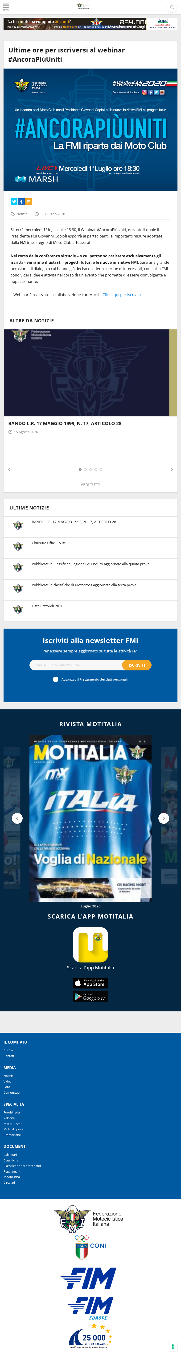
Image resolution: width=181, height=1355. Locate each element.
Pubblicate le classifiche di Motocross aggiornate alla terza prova (84, 585)
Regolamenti (12, 1171)
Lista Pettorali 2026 (47, 606)
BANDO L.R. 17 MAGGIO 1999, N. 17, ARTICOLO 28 (64, 423)
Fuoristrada (12, 1112)
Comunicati (12, 1092)
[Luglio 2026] (90, 818)
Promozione (12, 1135)
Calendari (10, 1154)
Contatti (9, 1056)
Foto (7, 1087)
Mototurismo (13, 1124)
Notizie (22, 214)
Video (8, 1081)
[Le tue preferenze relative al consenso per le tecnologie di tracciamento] (172, 1346)
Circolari (9, 1182)
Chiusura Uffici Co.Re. (49, 542)
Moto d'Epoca (13, 1129)
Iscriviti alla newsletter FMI (90, 640)
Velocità (9, 1118)
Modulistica (12, 1177)
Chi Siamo (10, 1050)
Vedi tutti (90, 484)
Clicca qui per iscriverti (123, 294)
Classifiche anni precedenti (22, 1166)
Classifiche (11, 1160)
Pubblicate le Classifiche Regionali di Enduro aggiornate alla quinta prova (90, 563)
